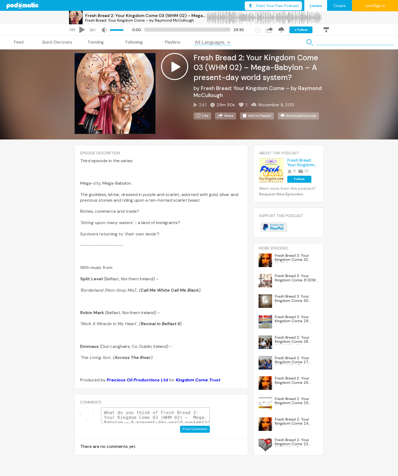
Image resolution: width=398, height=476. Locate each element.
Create (340, 5)
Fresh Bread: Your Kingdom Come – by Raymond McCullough (139, 20)
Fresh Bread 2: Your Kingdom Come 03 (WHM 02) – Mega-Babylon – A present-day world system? (146, 15)
